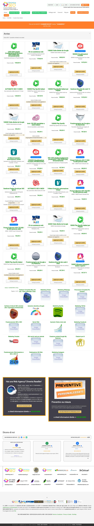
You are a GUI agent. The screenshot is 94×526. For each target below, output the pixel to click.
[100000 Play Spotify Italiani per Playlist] (58, 83)
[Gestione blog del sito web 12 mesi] (80, 83)
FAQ (15, 511)
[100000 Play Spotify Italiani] (36, 83)
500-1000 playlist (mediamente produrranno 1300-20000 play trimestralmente (58, 159)
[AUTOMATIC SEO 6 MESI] (36, 182)
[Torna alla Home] (11, 5)
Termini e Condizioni (57, 514)
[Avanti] (15, 287)
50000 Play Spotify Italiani (13, 262)
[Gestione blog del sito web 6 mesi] (58, 256)
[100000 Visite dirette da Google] (14, 117)
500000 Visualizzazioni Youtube (80, 54)
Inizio (6, 287)
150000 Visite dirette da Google (58, 50)
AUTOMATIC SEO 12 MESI (14, 89)
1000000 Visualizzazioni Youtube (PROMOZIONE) (36, 160)
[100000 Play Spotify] (58, 117)
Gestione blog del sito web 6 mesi (58, 262)
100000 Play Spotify (58, 123)
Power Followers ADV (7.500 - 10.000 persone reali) (80, 160)
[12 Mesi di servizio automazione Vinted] (14, 152)
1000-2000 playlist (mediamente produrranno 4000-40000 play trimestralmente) (14, 54)
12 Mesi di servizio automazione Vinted (14, 158)
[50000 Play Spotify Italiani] (14, 256)
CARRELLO (85, 4)
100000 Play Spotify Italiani (36, 89)
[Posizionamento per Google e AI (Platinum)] (36, 256)
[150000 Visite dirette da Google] (58, 45)
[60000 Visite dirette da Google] (58, 218)
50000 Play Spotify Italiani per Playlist (80, 226)
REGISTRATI (50, 4)
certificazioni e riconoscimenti (10, 507)
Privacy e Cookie (67, 514)
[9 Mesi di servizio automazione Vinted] (58, 182)
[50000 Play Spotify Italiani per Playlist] (80, 219)
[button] (89, 33)
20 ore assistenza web (35, 225)
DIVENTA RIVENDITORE (24, 406)
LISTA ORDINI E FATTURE (75, 4)
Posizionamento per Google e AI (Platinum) (36, 262)
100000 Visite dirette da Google (13, 122)
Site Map (74, 514)
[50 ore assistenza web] (36, 46)
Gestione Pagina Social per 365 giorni (13, 189)
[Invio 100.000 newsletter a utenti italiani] (36, 117)
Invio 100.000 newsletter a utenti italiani (36, 124)
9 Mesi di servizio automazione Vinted (58, 189)
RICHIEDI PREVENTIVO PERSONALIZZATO (69, 411)
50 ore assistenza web (35, 52)
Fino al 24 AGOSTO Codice (47, 24)
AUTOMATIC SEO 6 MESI (36, 188)
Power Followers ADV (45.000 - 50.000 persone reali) (80, 191)
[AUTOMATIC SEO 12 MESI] (14, 83)
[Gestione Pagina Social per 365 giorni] (14, 182)
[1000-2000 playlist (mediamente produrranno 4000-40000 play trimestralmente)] (14, 46)
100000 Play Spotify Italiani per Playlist (58, 89)
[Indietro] (7, 287)
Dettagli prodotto (14, 75)
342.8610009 (35, 411)
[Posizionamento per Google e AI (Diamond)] (80, 117)
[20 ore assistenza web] (36, 219)
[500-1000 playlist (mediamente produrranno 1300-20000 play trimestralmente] (58, 152)
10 (14, 287)
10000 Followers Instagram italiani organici (80, 265)
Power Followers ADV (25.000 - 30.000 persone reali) (14, 228)
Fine (17, 287)
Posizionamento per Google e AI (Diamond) (80, 124)
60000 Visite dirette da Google (58, 224)
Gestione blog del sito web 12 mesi (80, 89)
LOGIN (57, 4)
